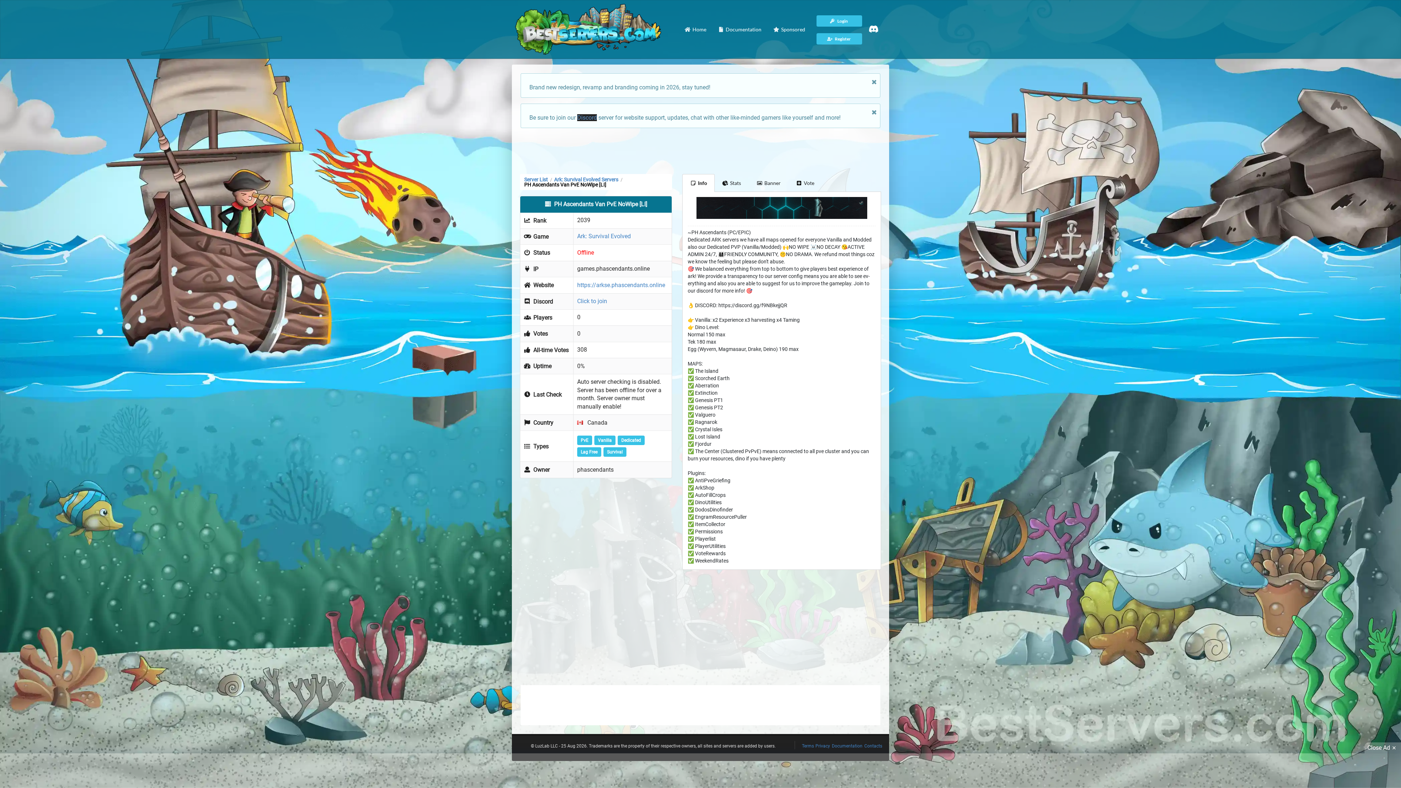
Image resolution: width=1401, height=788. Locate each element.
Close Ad (1378, 747)
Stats (735, 183)
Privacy (822, 746)
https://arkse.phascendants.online (621, 285)
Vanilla (605, 440)
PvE (584, 440)
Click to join (592, 301)
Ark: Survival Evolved (604, 236)
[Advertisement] (700, 150)
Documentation (847, 746)
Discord (587, 117)
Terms (808, 746)
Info (702, 183)
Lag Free (589, 452)
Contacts (873, 746)
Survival (615, 452)
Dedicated (631, 440)
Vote (809, 183)
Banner (772, 183)
